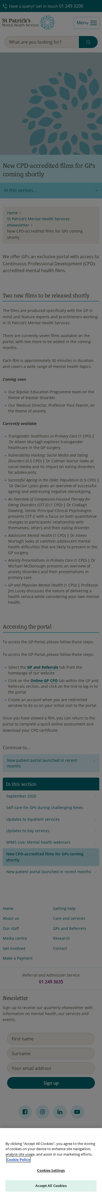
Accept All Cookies (50, 1185)
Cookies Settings (51, 1170)
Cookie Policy (18, 1159)
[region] (51, 1162)
